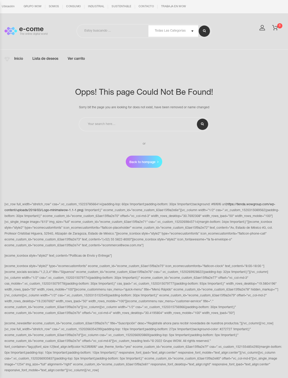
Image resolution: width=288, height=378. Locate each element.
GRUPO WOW (33, 6)
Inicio (18, 59)
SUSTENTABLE (121, 6)
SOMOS (54, 6)
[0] (278, 29)
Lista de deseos (45, 59)
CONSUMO (73, 6)
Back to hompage (142, 162)
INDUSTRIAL (96, 6)
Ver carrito (76, 59)
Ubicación (8, 6)
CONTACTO (146, 6)
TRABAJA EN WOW (173, 6)
